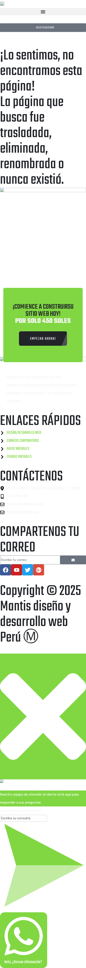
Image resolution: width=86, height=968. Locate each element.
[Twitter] (27, 569)
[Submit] (73, 559)
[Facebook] (5, 569)
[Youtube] (16, 569)
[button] (43, 11)
